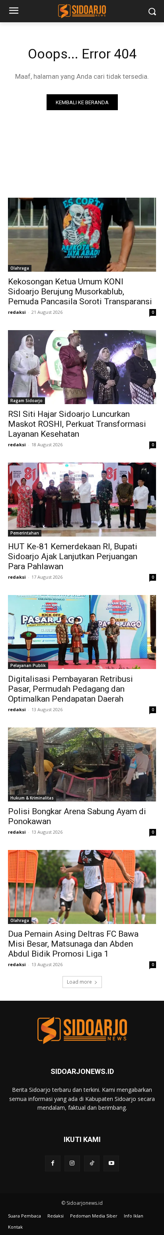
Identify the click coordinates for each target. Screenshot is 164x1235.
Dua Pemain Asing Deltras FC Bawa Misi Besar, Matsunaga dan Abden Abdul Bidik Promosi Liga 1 (73, 944)
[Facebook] (53, 1163)
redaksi (17, 312)
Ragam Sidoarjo (26, 400)
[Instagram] (72, 1163)
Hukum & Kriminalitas (32, 798)
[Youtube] (111, 1163)
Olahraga (19, 268)
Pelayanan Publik (28, 665)
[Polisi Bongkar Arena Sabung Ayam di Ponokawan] (82, 764)
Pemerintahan (24, 533)
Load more (79, 981)
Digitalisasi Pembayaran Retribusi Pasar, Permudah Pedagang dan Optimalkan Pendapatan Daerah (70, 689)
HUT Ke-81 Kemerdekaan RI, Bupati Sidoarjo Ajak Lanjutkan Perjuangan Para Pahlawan (72, 556)
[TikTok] (92, 1163)
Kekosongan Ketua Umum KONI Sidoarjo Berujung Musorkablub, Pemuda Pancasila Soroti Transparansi (80, 291)
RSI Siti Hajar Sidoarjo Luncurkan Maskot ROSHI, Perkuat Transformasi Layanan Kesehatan (77, 424)
